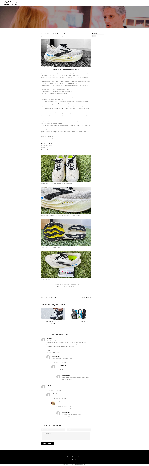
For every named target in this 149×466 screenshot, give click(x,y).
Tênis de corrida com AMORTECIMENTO (79, 321)
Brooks (69, 85)
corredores (66, 284)
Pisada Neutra (73, 284)
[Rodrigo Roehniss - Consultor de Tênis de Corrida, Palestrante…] (11, 3)
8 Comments (68, 36)
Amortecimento (56, 284)
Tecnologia (44, 319)
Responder (59, 352)
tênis (78, 284)
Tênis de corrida (49, 66)
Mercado (43, 66)
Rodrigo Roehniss (45, 36)
